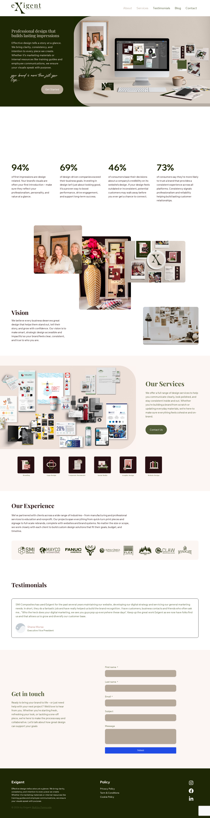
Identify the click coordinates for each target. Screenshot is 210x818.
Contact (191, 8)
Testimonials (161, 8)
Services (142, 8)
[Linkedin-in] (191, 798)
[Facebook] (191, 790)
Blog (178, 8)
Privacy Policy (107, 788)
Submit (140, 750)
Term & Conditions (109, 792)
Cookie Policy (107, 796)
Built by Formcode (42, 807)
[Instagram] (191, 782)
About (127, 8)
